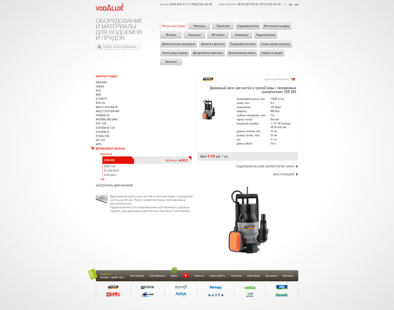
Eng (291, 4)
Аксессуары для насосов (114, 185)
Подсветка (223, 26)
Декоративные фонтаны (208, 52)
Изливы (171, 34)
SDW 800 (109, 160)
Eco (98, 90)
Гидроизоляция (265, 34)
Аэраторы (194, 34)
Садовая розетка (248, 26)
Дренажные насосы (110, 148)
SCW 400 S (110, 175)
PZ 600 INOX (111, 170)
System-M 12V (105, 128)
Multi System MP (107, 111)
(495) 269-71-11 (179, 4)
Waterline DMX (106, 119)
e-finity (101, 98)
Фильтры (199, 26)
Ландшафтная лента (242, 44)
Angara (101, 82)
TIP (102, 179)
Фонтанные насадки (276, 26)
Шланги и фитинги (213, 44)
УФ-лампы (218, 34)
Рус (285, 4)
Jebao (100, 86)
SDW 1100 (110, 166)
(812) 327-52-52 (248, 4)
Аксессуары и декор (174, 52)
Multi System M (107, 107)
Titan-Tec (102, 136)
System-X (102, 132)
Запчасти (171, 61)
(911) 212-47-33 (270, 4)
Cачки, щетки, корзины (275, 44)
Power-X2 (103, 115)
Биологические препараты (178, 44)
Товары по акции (271, 52)
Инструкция (283, 174)
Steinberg (106, 154)
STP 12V (101, 123)
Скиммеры (241, 34)
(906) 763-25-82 (202, 4)
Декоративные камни (242, 52)
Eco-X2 (100, 102)
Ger (296, 4)
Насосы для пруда (173, 26)
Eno (98, 94)
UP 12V (100, 140)
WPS (99, 144)
